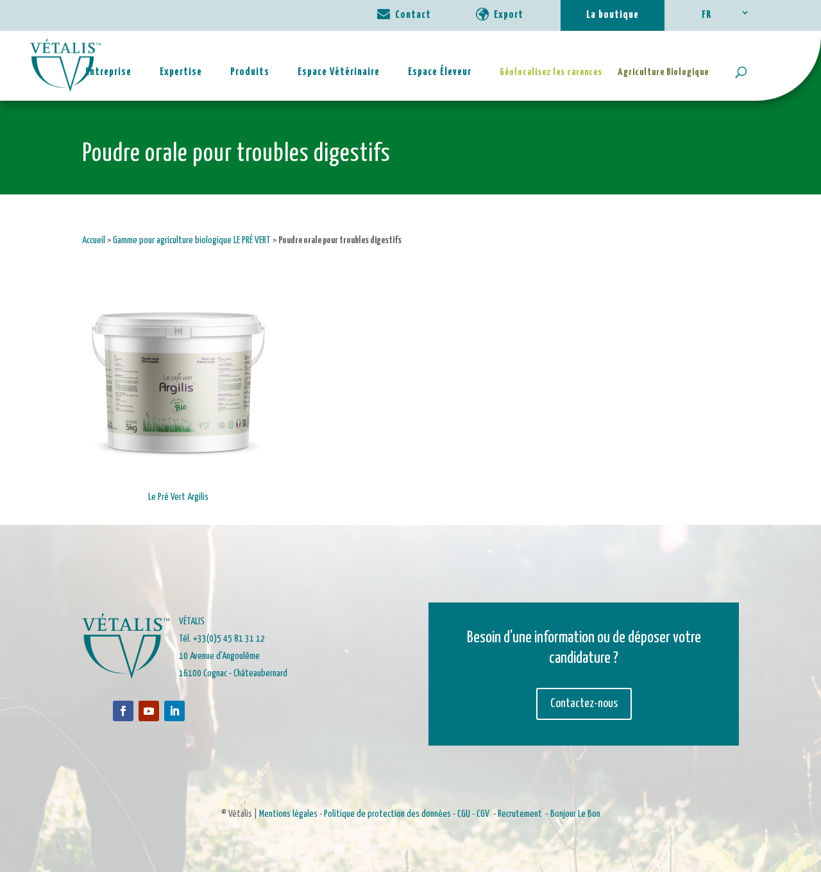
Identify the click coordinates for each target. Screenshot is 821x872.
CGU (463, 814)
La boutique (612, 15)
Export (508, 15)
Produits (249, 72)
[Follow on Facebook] (123, 711)
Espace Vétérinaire (339, 72)
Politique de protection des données (387, 814)
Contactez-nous (584, 703)
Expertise (181, 72)
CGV (483, 814)
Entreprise (108, 72)
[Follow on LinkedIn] (174, 711)
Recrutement (520, 814)
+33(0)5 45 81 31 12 (229, 639)
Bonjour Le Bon (575, 814)
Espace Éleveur (439, 72)
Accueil (93, 240)
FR (707, 15)
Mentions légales (288, 814)
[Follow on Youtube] (149, 711)
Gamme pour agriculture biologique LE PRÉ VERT (192, 240)
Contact (413, 15)
